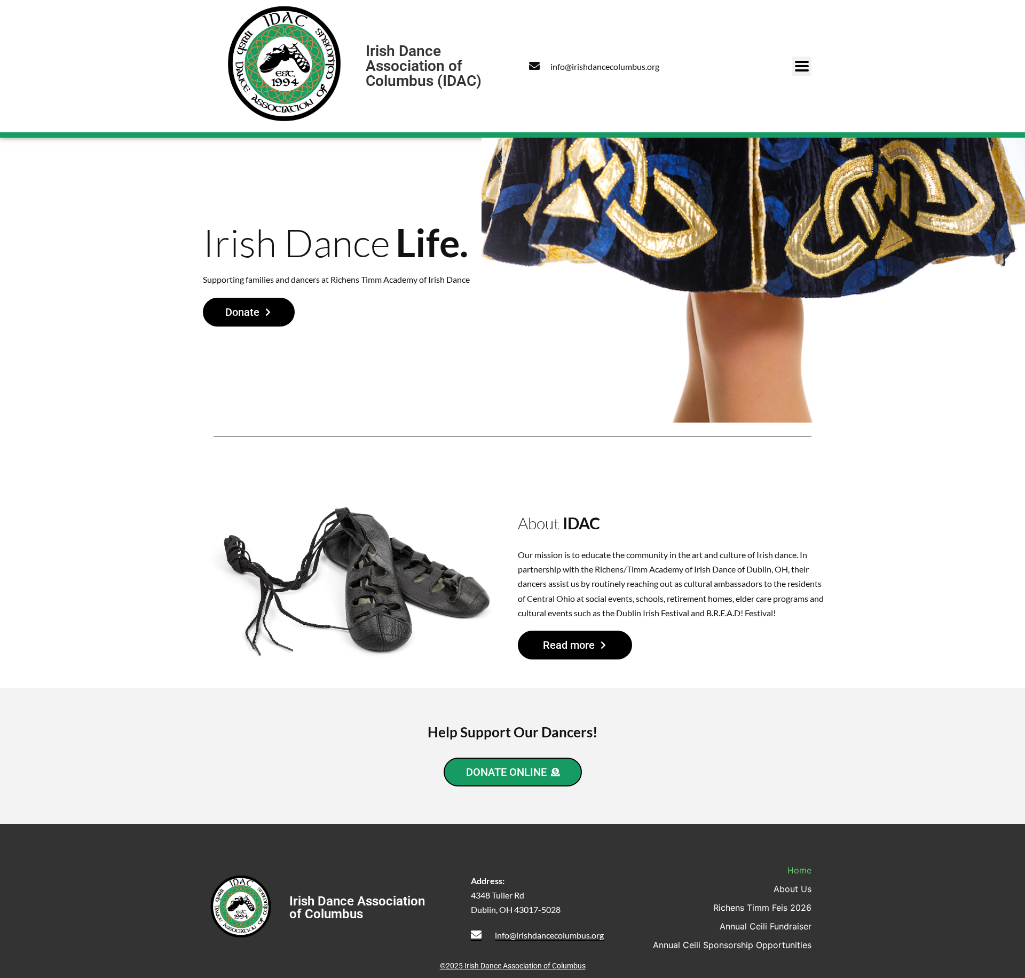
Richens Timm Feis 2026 (762, 907)
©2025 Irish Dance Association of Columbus (513, 965)
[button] (801, 66)
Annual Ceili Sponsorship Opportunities (732, 945)
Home (799, 870)
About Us (792, 889)
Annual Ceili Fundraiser (765, 926)
